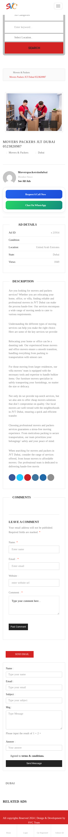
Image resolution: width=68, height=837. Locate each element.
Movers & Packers (21, 72)
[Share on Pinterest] (27, 478)
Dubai (41, 152)
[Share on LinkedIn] (35, 478)
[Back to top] (55, 813)
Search (34, 48)
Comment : (16, 592)
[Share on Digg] (43, 478)
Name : (10, 668)
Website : (14, 575)
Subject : (10, 694)
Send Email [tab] (22, 654)
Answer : (10, 741)
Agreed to (27, 756)
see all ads (24, 181)
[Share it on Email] (50, 478)
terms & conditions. (33, 756)
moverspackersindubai (33, 172)
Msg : (9, 707)
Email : (14, 559)
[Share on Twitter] (19, 478)
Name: (13, 542)
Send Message (34, 763)
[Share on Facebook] (12, 478)
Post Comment (18, 626)
